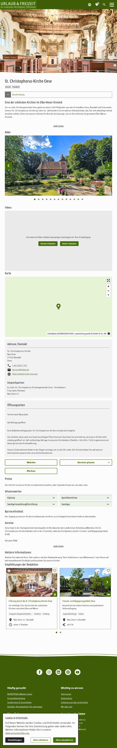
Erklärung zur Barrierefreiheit (74, 702)
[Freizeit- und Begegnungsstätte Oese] (85, 582)
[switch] (54, 570)
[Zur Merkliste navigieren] (96, 3)
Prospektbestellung (16, 698)
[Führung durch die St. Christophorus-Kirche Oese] (31, 582)
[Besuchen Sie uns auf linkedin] (58, 672)
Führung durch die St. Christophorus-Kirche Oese (30, 601)
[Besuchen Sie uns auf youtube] (77, 672)
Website (31, 462)
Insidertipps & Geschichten (19, 702)
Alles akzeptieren (64, 740)
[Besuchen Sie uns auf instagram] (49, 672)
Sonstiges (66, 504)
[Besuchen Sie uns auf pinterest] (68, 672)
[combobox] (86, 462)
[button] (112, 4)
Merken (31, 471)
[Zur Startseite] (18, 4)
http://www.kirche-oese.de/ (25, 374)
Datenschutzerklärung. (17, 733)
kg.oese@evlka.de (20, 369)
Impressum (66, 694)
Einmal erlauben (48, 243)
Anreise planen (85, 462)
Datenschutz (66, 698)
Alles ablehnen (40, 740)
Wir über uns (66, 706)
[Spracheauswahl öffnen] (89, 4)
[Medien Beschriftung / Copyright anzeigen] (115, 66)
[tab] (34, 199)
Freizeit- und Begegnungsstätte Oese (79, 601)
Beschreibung (18, 94)
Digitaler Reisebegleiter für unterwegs (24, 706)
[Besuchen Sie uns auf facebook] (39, 672)
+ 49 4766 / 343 (19, 365)
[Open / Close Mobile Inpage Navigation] (8, 95)
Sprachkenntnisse (69, 497)
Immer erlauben (69, 243)
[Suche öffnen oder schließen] (104, 4)
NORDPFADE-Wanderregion (19, 694)
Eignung (11, 497)
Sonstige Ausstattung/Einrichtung (22, 504)
